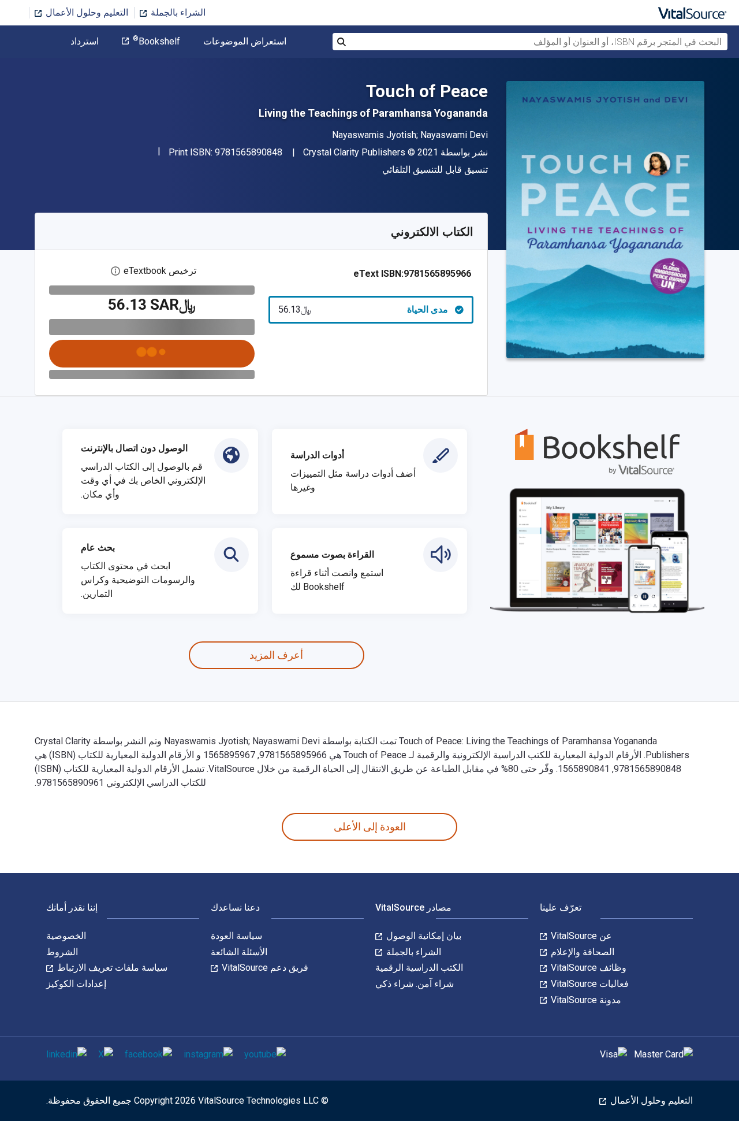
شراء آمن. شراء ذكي (414, 983)
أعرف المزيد (276, 655)
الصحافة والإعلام (581, 951)
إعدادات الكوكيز (76, 983)
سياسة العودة (236, 935)
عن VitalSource (580, 935)
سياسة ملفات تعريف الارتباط (111, 967)
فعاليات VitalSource (588, 983)
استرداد (84, 41)
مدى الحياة (363, 309)
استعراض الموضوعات (244, 41)
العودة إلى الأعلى (370, 827)
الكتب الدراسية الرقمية (419, 967)
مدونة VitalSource (584, 999)
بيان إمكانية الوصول (422, 935)
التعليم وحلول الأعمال (85, 12)
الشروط (62, 951)
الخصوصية (66, 935)
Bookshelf (156, 41)
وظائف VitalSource (587, 967)
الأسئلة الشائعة (239, 951)
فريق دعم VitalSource (263, 967)
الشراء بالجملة (177, 12)
